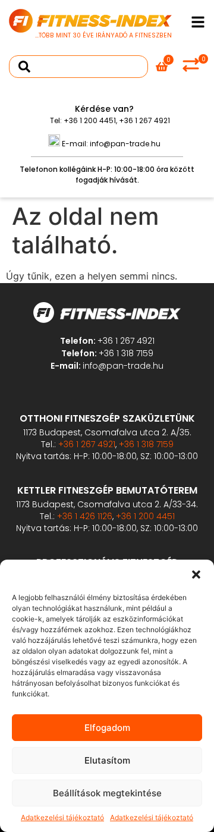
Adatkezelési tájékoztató (62, 817)
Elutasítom (107, 760)
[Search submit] (24, 67)
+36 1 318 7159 (126, 353)
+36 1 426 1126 (84, 516)
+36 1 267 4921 (144, 120)
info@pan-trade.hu (125, 144)
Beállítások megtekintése (107, 793)
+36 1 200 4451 (90, 120)
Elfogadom (107, 727)
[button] (196, 574)
